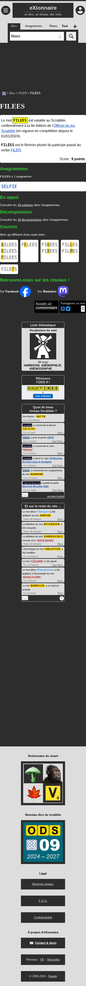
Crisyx (26, 437)
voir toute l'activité (55, 496)
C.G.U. (43, 900)
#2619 (50, 437)
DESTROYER (52, 524)
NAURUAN (37, 474)
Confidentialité (43, 917)
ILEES (9, 244)
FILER (23, 93)
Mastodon (53, 959)
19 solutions (25, 205)
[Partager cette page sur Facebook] (63, 309)
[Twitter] (68, 310)
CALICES (29, 428)
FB (42, 959)
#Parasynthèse (45, 569)
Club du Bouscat (31, 483)
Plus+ (60, 432)
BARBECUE (38, 585)
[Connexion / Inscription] (80, 10)
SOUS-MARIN (45, 540)
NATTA (41, 416)
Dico (12, 93)
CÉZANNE (37, 561)
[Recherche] (71, 36)
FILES (70, 244)
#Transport (43, 511)
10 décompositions (30, 219)
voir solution (43, 396)
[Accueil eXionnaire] (4, 93)
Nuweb (52, 976)
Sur (9, 291)
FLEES (29, 244)
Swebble (27, 425)
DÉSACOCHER (31, 577)
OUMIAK (45, 515)
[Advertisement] (43, 65)
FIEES (50, 244)
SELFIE (9, 186)
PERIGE (27, 449)
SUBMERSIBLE (53, 536)
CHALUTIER (52, 549)
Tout (54, 441)
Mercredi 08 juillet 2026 (35, 486)
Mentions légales (43, 884)
